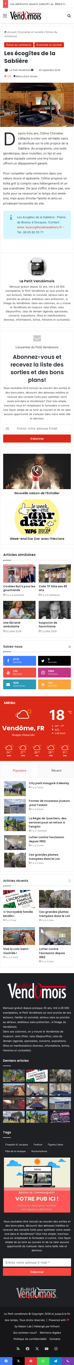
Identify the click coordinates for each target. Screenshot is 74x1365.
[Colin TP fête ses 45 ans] (55, 573)
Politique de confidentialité (30, 1338)
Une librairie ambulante (12, 624)
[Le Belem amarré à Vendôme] (60, 1089)
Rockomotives (39, 1151)
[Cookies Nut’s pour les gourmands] (19, 573)
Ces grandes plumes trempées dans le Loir (44, 857)
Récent (56, 770)
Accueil (11, 32)
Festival (38, 1144)
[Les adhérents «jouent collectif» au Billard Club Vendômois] (37, 1103)
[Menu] (5, 17)
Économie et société (31, 32)
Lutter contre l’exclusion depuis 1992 (52, 953)
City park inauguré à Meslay (49, 783)
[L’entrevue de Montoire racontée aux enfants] (14, 1076)
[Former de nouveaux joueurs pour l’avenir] (15, 806)
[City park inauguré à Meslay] (15, 788)
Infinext (55, 1326)
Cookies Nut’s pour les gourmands (19, 588)
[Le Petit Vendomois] (25, 15)
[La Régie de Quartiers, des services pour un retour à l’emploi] (15, 823)
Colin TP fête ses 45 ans (53, 588)
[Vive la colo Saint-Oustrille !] (19, 936)
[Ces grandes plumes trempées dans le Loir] (15, 860)
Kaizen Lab (25, 1326)
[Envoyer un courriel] (32, 70)
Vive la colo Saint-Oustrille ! (16, 951)
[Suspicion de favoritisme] (55, 610)
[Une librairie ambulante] (19, 610)
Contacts (54, 1338)
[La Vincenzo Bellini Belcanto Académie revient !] (14, 1103)
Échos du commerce (18, 44)
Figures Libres (55, 1144)
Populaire (19, 770)
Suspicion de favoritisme (48, 624)
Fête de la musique (15, 1151)
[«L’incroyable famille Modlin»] (19, 899)
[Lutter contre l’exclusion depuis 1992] (15, 842)
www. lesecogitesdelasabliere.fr (39, 227)
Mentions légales (50, 1332)
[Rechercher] (69, 17)
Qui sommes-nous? (25, 1332)
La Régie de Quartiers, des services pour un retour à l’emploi (48, 822)
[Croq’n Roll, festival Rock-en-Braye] (60, 1117)
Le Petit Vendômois (19, 70)
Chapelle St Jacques (16, 1144)
